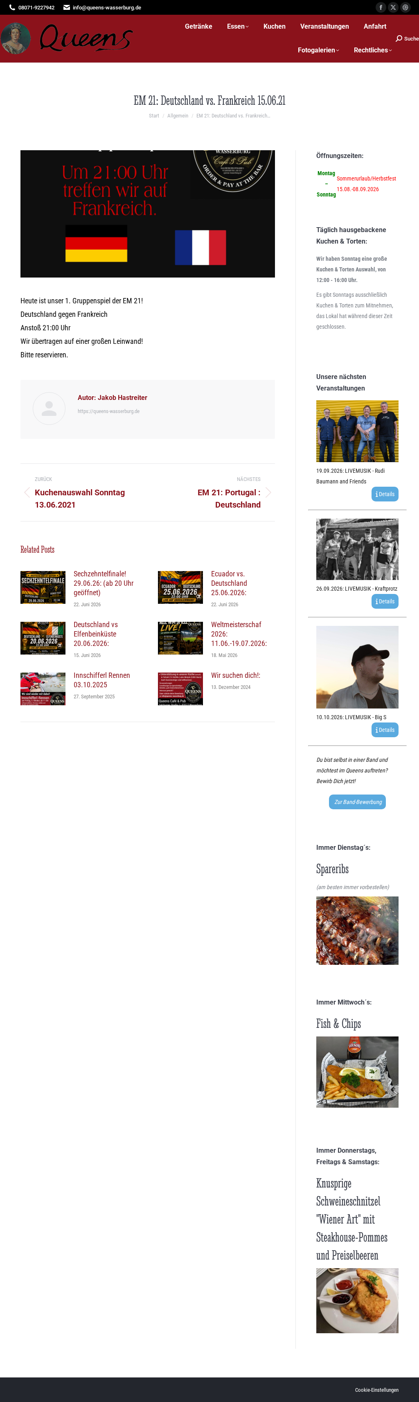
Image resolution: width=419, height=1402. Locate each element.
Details (386, 494)
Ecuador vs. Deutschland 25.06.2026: (229, 583)
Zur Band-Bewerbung (357, 802)
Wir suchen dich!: (235, 675)
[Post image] (42, 587)
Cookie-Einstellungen (377, 1390)
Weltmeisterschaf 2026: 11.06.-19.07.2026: (239, 634)
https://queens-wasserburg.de (109, 411)
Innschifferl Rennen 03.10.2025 (102, 680)
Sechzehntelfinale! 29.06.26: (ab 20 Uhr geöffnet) (103, 583)
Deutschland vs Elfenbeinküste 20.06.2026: (96, 634)
